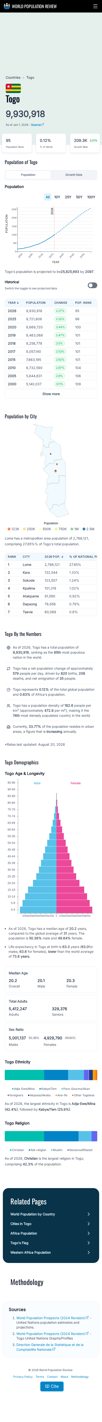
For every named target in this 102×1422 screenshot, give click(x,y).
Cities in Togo (20, 1224)
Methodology (80, 1376)
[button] (95, 6)
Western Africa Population (30, 1252)
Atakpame (31, 596)
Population (28, 174)
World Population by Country (32, 1214)
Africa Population (23, 1233)
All (48, 197)
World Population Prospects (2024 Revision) (50, 1318)
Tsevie (28, 612)
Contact (52, 1376)
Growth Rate (73, 174)
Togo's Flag (19, 1243)
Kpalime (29, 588)
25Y (68, 197)
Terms (40, 1376)
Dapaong (30, 604)
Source (36, 125)
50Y (79, 197)
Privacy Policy (23, 1376)
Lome (27, 564)
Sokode (29, 580)
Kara (26, 572)
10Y (57, 197)
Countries (13, 77)
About (64, 1376)
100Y (91, 197)
